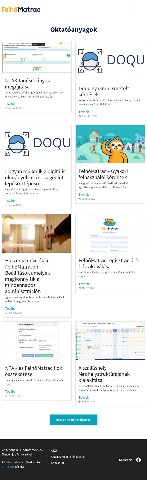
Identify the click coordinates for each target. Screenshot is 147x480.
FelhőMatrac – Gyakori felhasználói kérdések (103, 174)
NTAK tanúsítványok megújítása (27, 83)
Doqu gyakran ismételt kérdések (103, 91)
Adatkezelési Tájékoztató (68, 457)
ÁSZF (54, 450)
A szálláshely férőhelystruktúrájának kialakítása (104, 373)
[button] (132, 8)
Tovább (10, 104)
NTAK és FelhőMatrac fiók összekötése (33, 371)
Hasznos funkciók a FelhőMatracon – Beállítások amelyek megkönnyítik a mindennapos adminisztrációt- (27, 276)
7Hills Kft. (8, 467)
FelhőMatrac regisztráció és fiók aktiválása (109, 263)
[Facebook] (138, 459)
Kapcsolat (57, 463)
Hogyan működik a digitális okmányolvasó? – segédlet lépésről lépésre (35, 177)
